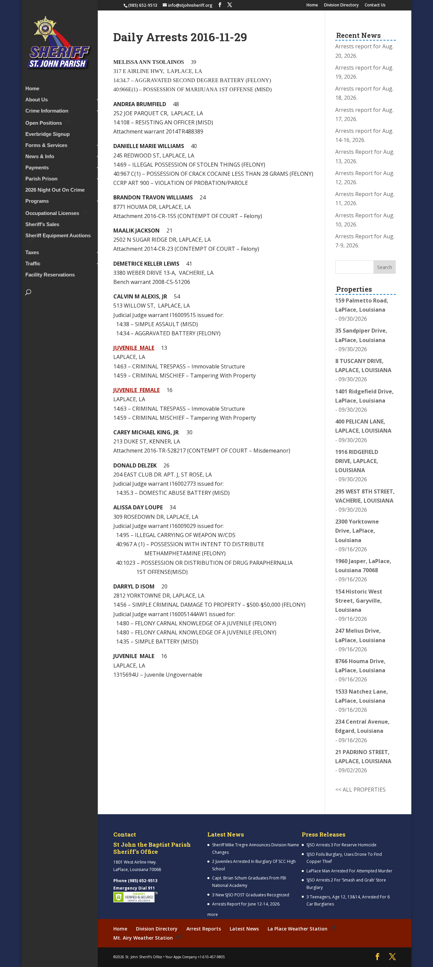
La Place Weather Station (297, 928)
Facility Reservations (50, 274)
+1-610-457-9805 (211, 956)
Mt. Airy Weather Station (143, 938)
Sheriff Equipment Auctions (58, 235)
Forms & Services (46, 145)
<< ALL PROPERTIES (360, 789)
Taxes (32, 252)
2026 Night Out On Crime (55, 190)
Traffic (32, 263)
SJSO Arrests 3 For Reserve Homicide (341, 845)
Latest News (244, 928)
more (212, 914)
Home (312, 5)
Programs (37, 201)
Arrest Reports (203, 928)
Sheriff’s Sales (42, 224)
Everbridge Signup (47, 134)
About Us (36, 99)
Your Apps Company (181, 956)
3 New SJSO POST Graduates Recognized (250, 895)
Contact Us (375, 5)
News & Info (39, 156)
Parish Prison (41, 179)
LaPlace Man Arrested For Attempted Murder (349, 871)
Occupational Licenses (52, 213)
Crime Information (46, 111)
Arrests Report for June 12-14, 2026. (246, 904)
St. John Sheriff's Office (143, 956)
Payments (37, 167)
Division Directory (341, 5)
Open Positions (43, 123)
